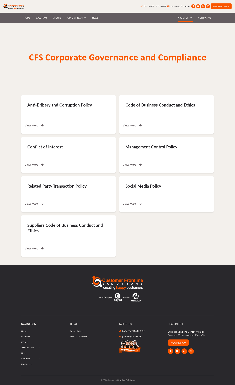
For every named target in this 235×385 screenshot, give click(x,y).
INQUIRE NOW (178, 342)
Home (24, 331)
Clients (24, 342)
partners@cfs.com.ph (180, 6)
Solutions (25, 336)
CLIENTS (57, 17)
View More (32, 125)
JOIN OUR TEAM (75, 17)
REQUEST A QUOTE (221, 6)
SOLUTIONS (41, 17)
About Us (25, 358)
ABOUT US (183, 17)
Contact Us (26, 364)
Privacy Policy (76, 331)
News (23, 353)
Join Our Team (27, 347)
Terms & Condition (78, 336)
